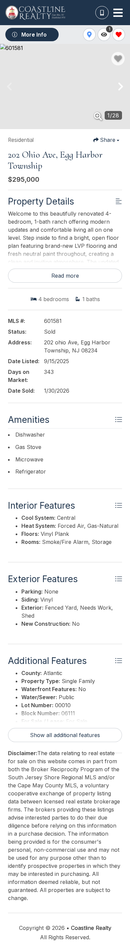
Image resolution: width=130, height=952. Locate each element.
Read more (65, 275)
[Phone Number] (102, 12)
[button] (9, 86)
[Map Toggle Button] (89, 35)
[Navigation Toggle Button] (118, 12)
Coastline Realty (91, 928)
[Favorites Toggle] (119, 35)
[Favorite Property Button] (118, 58)
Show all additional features (65, 735)
